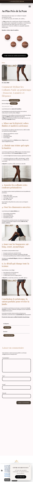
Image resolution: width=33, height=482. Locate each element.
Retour (3, 62)
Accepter (7, 479)
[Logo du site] (16, 462)
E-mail (4, 384)
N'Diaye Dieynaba (14, 100)
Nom (3, 376)
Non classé (13, 103)
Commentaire (5, 358)
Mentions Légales (8, 476)
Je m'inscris (21, 477)
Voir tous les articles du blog (15, 55)
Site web (4, 393)
